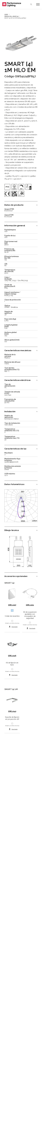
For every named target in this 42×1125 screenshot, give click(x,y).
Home (6, 14)
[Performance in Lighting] (11, 4)
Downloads (15, 626)
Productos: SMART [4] (11, 16)
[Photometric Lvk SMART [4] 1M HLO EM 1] (21, 505)
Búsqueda (31, 4)
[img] (7, 187)
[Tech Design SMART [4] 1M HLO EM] (21, 551)
